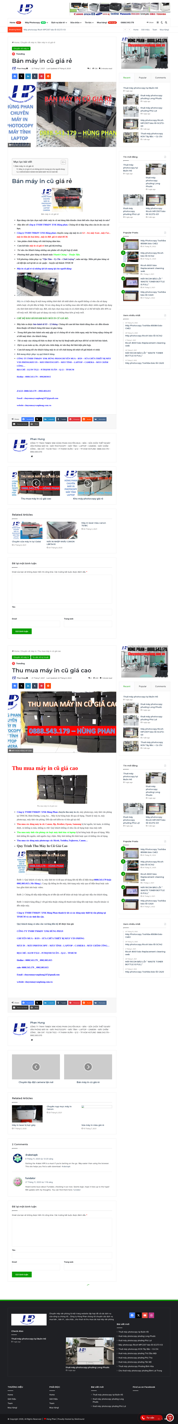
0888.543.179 (127, 22)
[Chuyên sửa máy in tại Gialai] (27, 530)
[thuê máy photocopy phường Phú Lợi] (131, 111)
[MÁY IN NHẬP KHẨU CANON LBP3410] (62, 530)
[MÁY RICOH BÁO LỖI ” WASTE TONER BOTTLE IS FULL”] (131, 282)
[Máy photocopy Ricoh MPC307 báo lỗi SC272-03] (131, 124)
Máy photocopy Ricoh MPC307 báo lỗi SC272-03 (152, 123)
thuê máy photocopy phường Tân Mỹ (135, 1362)
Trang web (68, 619)
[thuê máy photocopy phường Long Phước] (131, 99)
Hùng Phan (51, 1419)
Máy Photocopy (35, 22)
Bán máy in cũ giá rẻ (24, 166)
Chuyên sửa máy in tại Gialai (26, 541)
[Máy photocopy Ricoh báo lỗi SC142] (131, 257)
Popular (143, 77)
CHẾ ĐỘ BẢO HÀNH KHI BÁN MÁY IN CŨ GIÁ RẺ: (38, 172)
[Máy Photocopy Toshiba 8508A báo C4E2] (131, 244)
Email (14, 619)
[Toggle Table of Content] (62, 162)
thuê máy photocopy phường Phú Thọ (135, 1358)
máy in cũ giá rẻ (36, 246)
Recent (126, 77)
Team (154, 29)
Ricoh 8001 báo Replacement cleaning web (152, 268)
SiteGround (79, 1419)
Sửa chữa (74, 22)
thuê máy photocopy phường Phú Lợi (131, 211)
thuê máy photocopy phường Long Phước (87, 1367)
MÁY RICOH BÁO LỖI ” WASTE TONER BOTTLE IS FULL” (153, 281)
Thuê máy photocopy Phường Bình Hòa (136, 1366)
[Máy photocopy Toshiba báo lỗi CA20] (131, 296)
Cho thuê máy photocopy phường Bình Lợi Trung (140, 1371)
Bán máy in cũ (33, 181)
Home (15, 22)
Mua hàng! (106, 22)
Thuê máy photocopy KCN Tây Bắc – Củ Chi (42, 29)
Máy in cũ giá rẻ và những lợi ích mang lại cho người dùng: (42, 169)
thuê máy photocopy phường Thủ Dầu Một (137, 1353)
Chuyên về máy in (28, 42)
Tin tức (88, 22)
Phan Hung (21, 68)
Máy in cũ (21, 301)
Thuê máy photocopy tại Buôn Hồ (140, 88)
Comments (160, 77)
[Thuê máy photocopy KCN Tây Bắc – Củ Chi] (131, 137)
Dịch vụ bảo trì (58, 22)
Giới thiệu (145, 29)
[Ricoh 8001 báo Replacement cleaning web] (131, 269)
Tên (13, 607)
